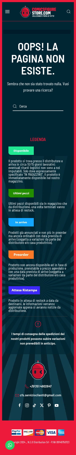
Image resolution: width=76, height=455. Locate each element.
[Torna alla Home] (38, 11)
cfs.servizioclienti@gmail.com (40, 395)
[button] (7, 11)
